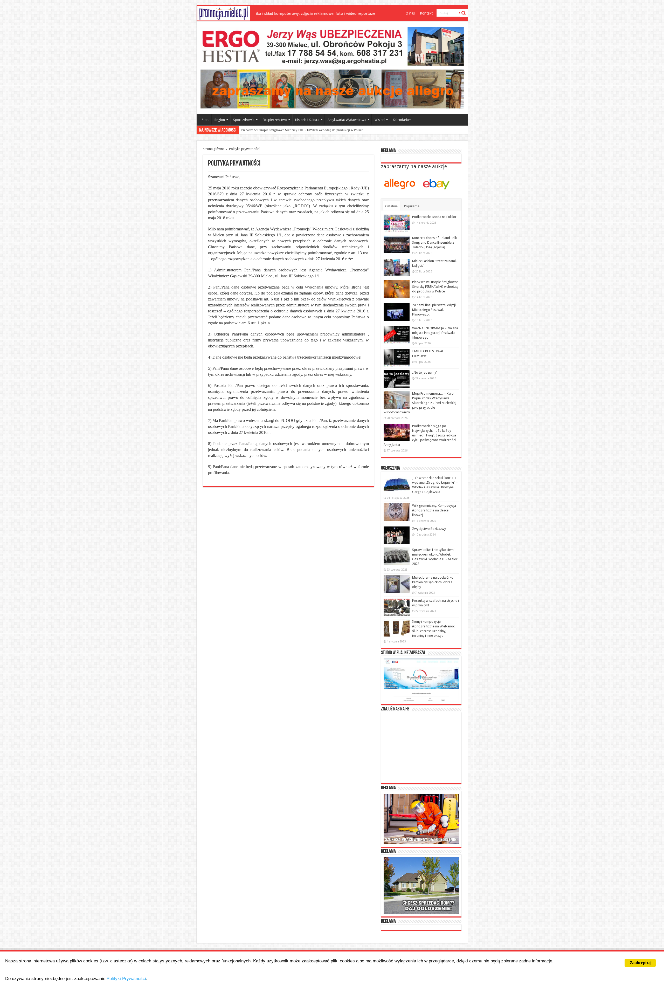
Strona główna (214, 149)
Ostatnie (391, 206)
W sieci (380, 120)
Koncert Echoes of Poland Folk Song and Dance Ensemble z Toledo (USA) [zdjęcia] (434, 242)
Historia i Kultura (307, 120)
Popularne (411, 206)
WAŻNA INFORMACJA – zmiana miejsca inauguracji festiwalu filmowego (435, 332)
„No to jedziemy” (424, 372)
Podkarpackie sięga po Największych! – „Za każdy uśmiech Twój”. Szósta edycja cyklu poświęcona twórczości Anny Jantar (420, 435)
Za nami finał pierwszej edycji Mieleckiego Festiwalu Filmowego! (287, 130)
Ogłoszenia (390, 468)
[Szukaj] (464, 13)
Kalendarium (402, 120)
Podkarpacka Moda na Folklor (434, 217)
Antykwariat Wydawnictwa (347, 120)
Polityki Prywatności (126, 978)
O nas (410, 13)
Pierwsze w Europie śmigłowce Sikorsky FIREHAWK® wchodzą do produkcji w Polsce (435, 286)
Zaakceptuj (640, 962)
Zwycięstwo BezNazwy (429, 529)
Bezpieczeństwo (275, 120)
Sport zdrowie (243, 120)
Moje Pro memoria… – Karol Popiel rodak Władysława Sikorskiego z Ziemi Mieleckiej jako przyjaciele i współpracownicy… (420, 403)
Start (205, 120)
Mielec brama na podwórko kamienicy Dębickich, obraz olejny (432, 582)
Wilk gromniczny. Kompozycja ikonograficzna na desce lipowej (434, 510)
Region (220, 120)
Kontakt (426, 13)
